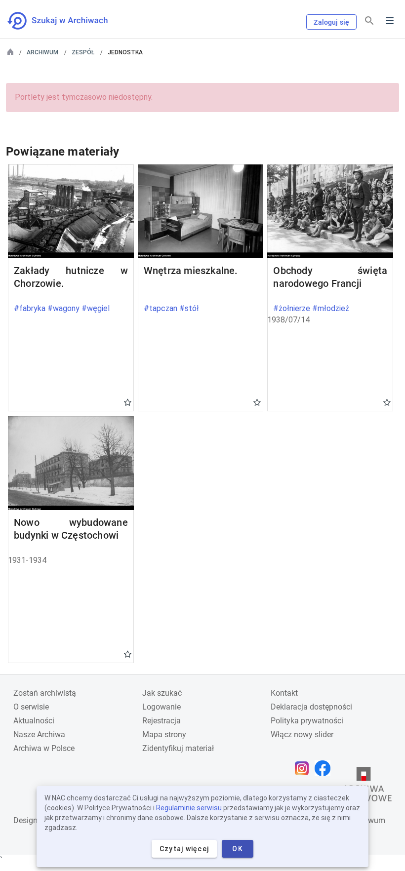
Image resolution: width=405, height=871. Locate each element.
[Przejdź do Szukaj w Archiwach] (66, 21)
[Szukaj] (369, 21)
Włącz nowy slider (302, 734)
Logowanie (161, 707)
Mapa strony (164, 734)
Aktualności (33, 720)
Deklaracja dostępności (311, 707)
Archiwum (42, 52)
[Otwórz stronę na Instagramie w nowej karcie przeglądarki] (304, 768)
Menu (389, 21)
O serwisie (31, 707)
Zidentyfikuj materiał (178, 748)
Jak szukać (162, 693)
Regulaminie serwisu (189, 808)
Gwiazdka (127, 402)
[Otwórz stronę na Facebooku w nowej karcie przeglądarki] (325, 768)
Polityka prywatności (307, 720)
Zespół (83, 52)
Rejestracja (161, 720)
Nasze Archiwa (39, 734)
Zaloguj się (331, 22)
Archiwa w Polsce (44, 748)
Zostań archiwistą (44, 693)
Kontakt (284, 693)
